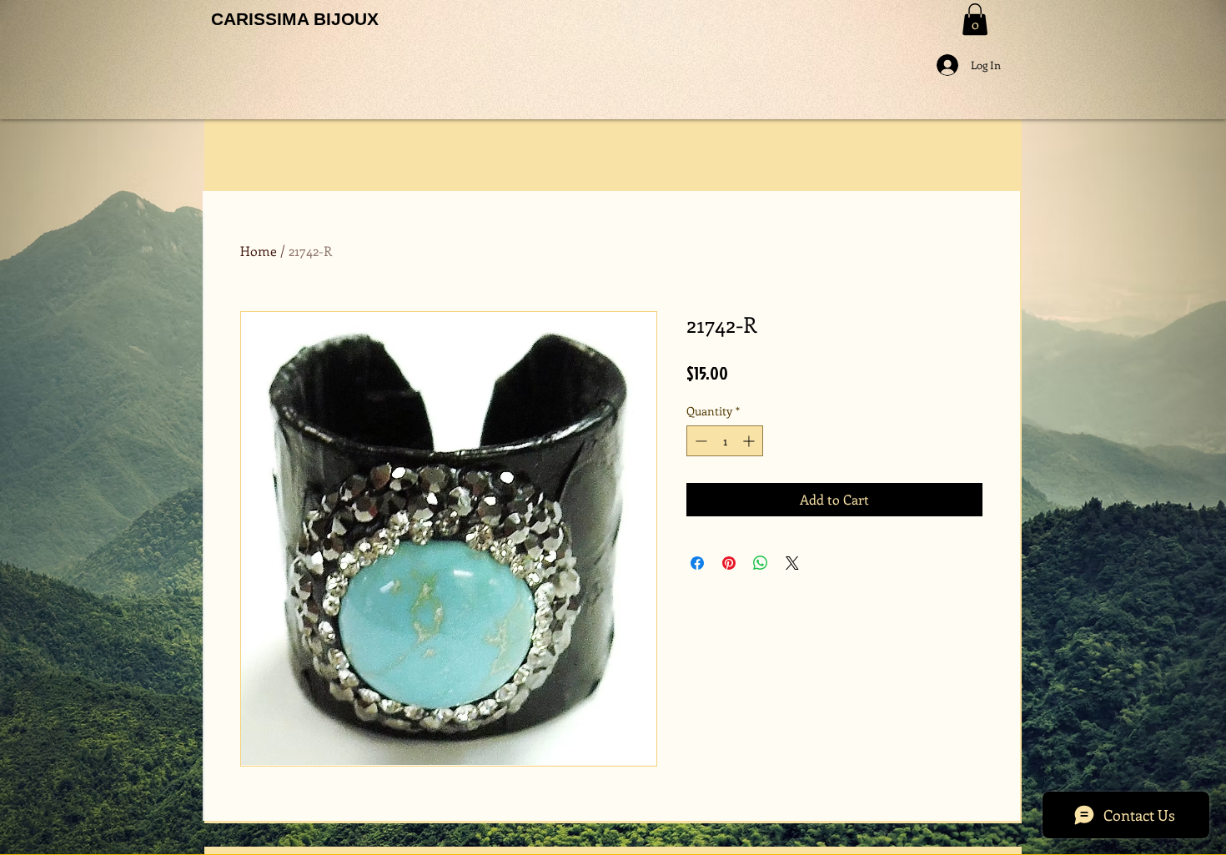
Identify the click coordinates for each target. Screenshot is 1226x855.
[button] (975, 19)
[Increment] (750, 440)
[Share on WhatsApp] (761, 563)
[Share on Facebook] (697, 563)
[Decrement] (699, 440)
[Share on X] (792, 563)
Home (258, 250)
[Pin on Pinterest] (729, 563)
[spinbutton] (725, 440)
